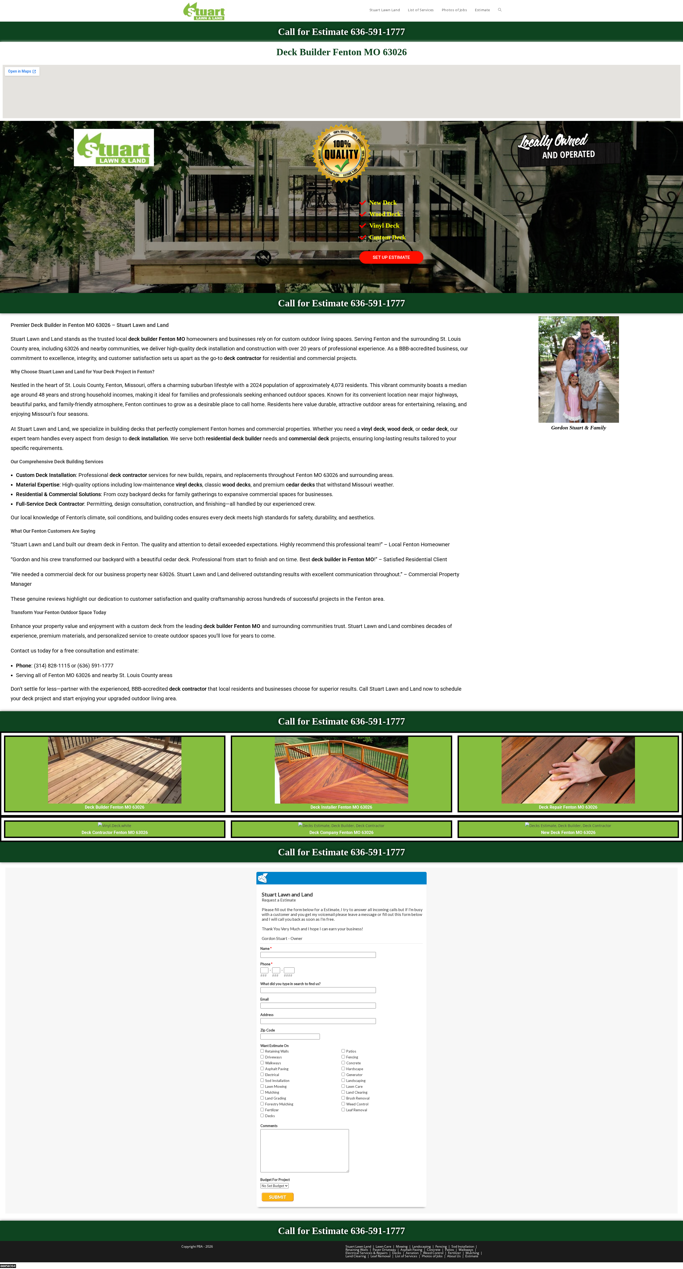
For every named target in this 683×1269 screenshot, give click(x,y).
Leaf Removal (381, 1256)
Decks (396, 1253)
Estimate (471, 1256)
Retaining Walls (357, 1249)
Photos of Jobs (432, 1256)
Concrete (433, 1249)
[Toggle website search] (500, 10)
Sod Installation (462, 1246)
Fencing (441, 1246)
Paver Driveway (384, 1249)
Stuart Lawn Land (358, 1246)
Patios (449, 1249)
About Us (454, 1256)
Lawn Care (383, 1246)
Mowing (402, 1246)
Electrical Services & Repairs (367, 1253)
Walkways (466, 1249)
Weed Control (433, 1253)
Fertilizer (454, 1253)
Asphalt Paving (411, 1249)
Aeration (412, 1253)
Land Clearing (356, 1256)
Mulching (472, 1253)
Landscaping (421, 1246)
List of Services (406, 1256)
